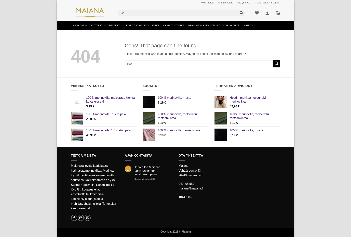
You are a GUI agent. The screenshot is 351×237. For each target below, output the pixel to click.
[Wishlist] (257, 13)
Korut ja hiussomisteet (142, 25)
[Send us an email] (87, 218)
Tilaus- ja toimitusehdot (267, 2)
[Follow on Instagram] (81, 218)
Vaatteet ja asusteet (105, 25)
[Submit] (241, 13)
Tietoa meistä (206, 2)
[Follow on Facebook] (74, 218)
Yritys (248, 25)
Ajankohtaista (225, 2)
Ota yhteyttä (243, 2)
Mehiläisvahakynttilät (204, 25)
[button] (267, 13)
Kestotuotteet (173, 25)
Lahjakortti (231, 25)
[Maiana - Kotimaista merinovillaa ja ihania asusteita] (91, 13)
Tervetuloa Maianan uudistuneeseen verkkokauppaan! (147, 171)
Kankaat (78, 25)
